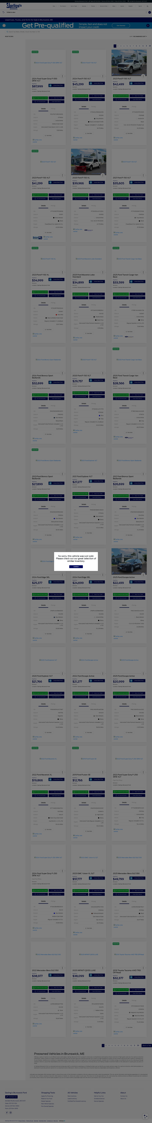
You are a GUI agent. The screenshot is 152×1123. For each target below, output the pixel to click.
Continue (76, 566)
